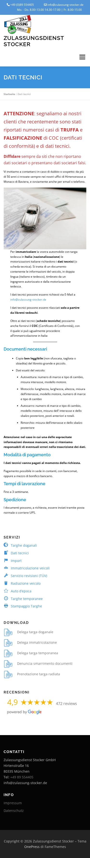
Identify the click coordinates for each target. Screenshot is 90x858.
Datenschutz (14, 810)
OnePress (32, 846)
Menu (82, 57)
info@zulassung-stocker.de (66, 5)
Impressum (13, 803)
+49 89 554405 (21, 777)
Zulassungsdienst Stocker (34, 41)
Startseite (9, 94)
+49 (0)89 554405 (22, 5)
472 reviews (66, 703)
